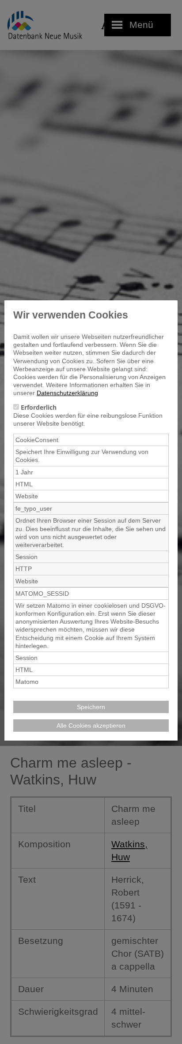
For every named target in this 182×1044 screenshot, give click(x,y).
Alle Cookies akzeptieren (91, 725)
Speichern (91, 706)
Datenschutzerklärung (67, 392)
